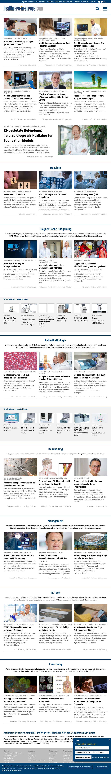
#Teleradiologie (32, 119)
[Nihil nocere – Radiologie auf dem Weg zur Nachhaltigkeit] (90, 80)
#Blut (13, 397)
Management (55, 521)
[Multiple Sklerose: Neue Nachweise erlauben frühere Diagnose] (55, 361)
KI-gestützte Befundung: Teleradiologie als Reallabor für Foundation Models (28, 135)
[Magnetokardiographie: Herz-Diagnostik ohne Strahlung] (55, 249)
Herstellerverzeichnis (36, 760)
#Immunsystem (32, 721)
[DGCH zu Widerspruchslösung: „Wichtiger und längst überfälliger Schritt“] (55, 80)
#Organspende (67, 119)
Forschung (55, 664)
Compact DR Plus (10, 318)
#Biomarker (78, 397)
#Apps (85, 649)
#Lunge (34, 649)
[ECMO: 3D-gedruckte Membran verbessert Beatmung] (20, 613)
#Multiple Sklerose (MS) (65, 397)
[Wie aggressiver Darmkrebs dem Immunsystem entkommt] (20, 684)
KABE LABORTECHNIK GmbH (98, 432)
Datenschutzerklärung (16, 768)
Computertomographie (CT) (86, 194)
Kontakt (93, 2)
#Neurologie (25, 506)
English (24, 2)
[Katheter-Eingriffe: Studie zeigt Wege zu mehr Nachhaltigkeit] (90, 541)
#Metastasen (91, 506)
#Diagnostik (43, 287)
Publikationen (41, 2)
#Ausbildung (48, 65)
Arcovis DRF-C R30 (28, 320)
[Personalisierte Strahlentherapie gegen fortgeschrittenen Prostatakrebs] (90, 467)
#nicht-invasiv (61, 287)
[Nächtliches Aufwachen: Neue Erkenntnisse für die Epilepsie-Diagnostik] (90, 684)
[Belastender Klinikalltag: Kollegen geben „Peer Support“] (20, 27)
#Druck (28, 649)
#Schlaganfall (68, 506)
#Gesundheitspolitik (55, 119)
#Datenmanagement (33, 157)
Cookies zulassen (101, 767)
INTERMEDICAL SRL (10, 321)
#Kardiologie (51, 287)
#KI (55, 65)
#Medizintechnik (56, 649)
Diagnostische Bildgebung (55, 229)
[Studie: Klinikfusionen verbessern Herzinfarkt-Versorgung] (20, 541)
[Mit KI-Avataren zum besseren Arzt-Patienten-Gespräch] (55, 27)
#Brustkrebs (92, 65)
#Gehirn (93, 287)
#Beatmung (21, 649)
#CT (90, 214)
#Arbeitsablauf (87, 119)
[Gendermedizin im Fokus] (20, 180)
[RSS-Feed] (104, 2)
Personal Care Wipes (11, 428)
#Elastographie (102, 65)
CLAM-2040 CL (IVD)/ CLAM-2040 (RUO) (81, 429)
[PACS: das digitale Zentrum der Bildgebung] (55, 180)
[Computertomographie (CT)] (90, 180)
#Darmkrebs (13, 721)
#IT (12, 119)
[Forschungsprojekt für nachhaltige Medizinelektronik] (55, 613)
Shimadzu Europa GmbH (45, 431)
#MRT (94, 119)
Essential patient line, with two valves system (46, 322)
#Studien (69, 287)
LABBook (50, 2)
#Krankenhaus (32, 65)
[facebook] (99, 2)
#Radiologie (68, 214)
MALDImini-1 (43, 428)
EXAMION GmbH (81, 320)
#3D (15, 649)
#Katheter (94, 578)
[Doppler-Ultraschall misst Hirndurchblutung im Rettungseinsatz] (90, 249)
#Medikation (58, 506)
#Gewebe (19, 397)
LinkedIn (52, 760)
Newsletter (85, 2)
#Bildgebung (47, 214)
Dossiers (55, 168)
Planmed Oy (61, 320)
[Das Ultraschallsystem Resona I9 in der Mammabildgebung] (90, 27)
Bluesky (52, 758)
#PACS (61, 214)
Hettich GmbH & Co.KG (27, 431)
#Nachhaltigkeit (102, 119)
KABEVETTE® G (97, 428)
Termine (77, 2)
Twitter (52, 755)
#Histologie (26, 397)
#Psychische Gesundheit (64, 65)
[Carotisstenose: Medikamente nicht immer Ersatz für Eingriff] (55, 467)
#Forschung (64, 578)
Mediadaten (67, 2)
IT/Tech (55, 593)
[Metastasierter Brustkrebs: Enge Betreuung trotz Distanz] (90, 613)
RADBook (58, 2)
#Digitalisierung (102, 649)
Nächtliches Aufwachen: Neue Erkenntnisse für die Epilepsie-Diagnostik (87, 701)
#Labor (54, 397)
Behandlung (55, 449)
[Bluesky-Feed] (102, 2)
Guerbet (42, 326)
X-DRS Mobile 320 (80, 318)
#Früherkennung (102, 397)
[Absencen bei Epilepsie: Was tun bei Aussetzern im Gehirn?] (20, 467)
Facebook (53, 753)
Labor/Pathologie (55, 340)
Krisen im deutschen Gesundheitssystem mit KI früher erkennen (53, 558)
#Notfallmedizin (102, 287)
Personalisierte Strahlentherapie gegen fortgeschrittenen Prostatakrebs (88, 484)
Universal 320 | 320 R (64, 428)
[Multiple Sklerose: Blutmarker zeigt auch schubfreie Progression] (90, 361)
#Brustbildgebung (82, 65)
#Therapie (33, 506)
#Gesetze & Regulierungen (28, 287)
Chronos (94, 318)
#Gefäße (51, 506)
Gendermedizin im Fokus (15, 194)
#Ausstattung (15, 287)
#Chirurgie (45, 119)
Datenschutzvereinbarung (100, 757)
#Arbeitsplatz (23, 65)
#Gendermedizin (31, 214)
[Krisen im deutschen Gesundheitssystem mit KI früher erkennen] (55, 541)
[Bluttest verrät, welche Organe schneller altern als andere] (20, 361)
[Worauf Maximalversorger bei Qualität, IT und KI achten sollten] (20, 80)
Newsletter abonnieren (86, 744)
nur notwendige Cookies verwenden (80, 767)
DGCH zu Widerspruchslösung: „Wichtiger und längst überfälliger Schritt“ (54, 97)
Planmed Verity (62, 318)
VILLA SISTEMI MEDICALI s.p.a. (27, 323)
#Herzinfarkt (13, 578)
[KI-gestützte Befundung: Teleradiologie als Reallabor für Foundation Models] (82, 142)
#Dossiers (22, 214)
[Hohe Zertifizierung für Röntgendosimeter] (20, 249)
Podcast (31, 2)
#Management (32, 578)
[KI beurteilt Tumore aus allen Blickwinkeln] (55, 684)
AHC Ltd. (7, 430)
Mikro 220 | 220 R (27, 428)
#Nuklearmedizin (101, 506)
